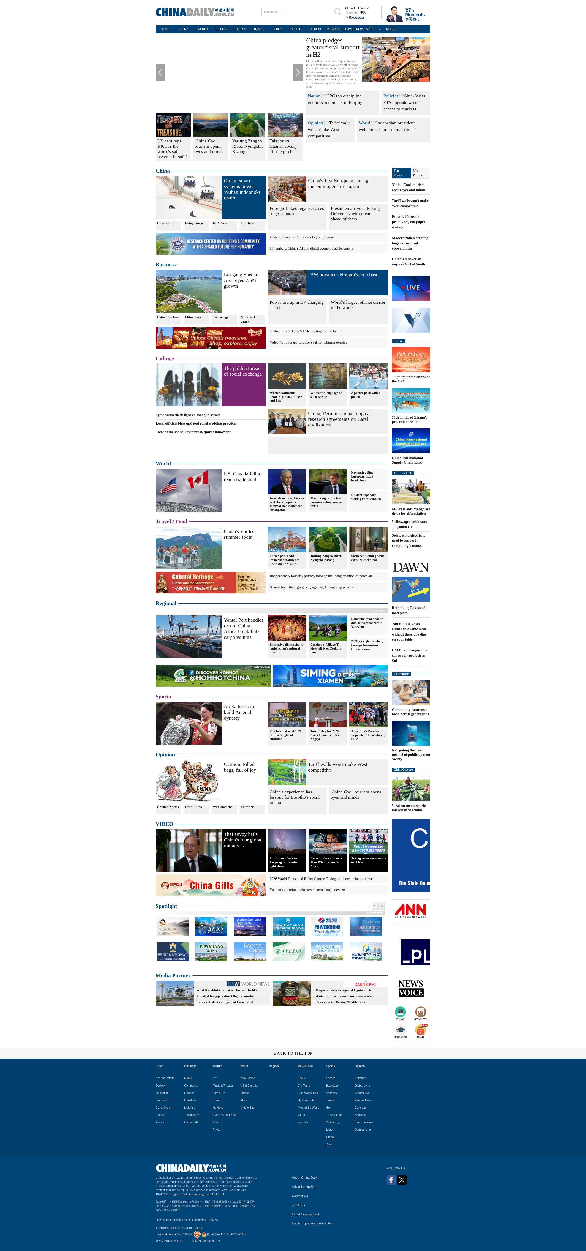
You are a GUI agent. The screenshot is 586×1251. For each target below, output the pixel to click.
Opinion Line (363, 1129)
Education (162, 1100)
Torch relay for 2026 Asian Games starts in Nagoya (325, 735)
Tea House (248, 223)
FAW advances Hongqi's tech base (343, 274)
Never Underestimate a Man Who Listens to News (326, 862)
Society (160, 1085)
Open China (193, 807)
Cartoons (360, 1107)
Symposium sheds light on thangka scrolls (188, 415)
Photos (160, 1122)
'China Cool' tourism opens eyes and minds (356, 794)
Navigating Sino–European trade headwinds (363, 476)
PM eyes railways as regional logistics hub (342, 990)
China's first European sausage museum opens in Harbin (339, 183)
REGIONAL (334, 29)
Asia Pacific (247, 1078)
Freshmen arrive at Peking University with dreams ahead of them (355, 213)
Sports (163, 696)
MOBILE (391, 29)
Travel (163, 521)
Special (399, 341)
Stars (329, 1144)
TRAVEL (259, 29)
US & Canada (249, 1085)
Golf (328, 1107)
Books (217, 1100)
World (364, 122)
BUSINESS (221, 29)
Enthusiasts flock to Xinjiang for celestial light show (284, 862)
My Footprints (306, 1100)
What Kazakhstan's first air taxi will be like (226, 990)
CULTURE (240, 29)
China (163, 171)
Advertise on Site (304, 1186)
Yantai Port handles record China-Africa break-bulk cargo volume (243, 628)
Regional (166, 603)
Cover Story (163, 1107)
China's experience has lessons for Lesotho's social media (295, 797)
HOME (165, 29)
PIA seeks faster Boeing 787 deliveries (339, 1002)
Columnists (401, 674)
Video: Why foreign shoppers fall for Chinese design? (308, 342)
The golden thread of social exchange (243, 371)
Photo (216, 1129)
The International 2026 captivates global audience (285, 735)
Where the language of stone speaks (326, 395)
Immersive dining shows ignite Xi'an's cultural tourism (286, 648)
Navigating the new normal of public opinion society (411, 754)
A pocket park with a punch (365, 395)
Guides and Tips (308, 1093)
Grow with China (248, 320)
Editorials (247, 807)
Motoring (189, 1107)
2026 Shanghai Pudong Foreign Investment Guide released (367, 645)
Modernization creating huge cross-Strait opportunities (410, 243)
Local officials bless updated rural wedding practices (196, 423)
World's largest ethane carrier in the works (358, 305)
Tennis (330, 1100)
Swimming (332, 1122)
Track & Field (334, 1115)
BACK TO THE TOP (293, 1053)
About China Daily (305, 1177)
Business (166, 265)
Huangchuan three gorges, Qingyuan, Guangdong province (312, 587)
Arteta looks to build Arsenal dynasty (239, 712)
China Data (193, 317)
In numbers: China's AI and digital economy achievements (312, 248)
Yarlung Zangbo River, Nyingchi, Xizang (326, 558)
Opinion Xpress (168, 807)
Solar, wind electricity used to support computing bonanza (408, 540)
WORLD (203, 29)
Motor (329, 1129)
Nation (314, 95)
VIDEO (278, 29)
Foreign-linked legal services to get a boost (297, 211)
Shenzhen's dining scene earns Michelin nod (367, 558)
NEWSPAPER (365, 29)
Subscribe (352, 12)
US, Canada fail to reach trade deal (243, 476)
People (160, 1115)
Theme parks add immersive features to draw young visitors (284, 559)
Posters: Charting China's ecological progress (302, 237)
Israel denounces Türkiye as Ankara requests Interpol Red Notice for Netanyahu (287, 504)
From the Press (364, 1122)
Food (181, 521)
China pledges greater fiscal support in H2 (333, 47)
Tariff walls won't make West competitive (329, 129)
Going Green (194, 223)
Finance (189, 1093)
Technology (220, 317)
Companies (191, 1085)
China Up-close (167, 317)
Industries (190, 1100)
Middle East (247, 1107)
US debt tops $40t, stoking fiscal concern (366, 497)
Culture (165, 358)
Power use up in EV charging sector (297, 305)
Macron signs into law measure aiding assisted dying (326, 502)
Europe (245, 1093)
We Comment (222, 807)
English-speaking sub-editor (312, 1223)
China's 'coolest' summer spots (240, 534)
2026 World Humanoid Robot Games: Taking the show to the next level (322, 879)
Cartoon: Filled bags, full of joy (240, 767)
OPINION (315, 29)
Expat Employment (305, 1214)
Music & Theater (223, 1085)
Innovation (162, 1093)
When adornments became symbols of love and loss (286, 396)
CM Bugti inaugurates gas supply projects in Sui (409, 655)
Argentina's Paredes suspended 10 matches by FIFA (368, 735)
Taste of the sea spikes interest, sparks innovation (193, 432)
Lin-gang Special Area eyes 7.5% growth (241, 280)
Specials (303, 1122)
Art (214, 1078)
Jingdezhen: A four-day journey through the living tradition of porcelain (321, 576)
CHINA (183, 29)
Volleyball (332, 1093)
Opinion (315, 122)
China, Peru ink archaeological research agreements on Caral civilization (339, 419)
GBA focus (220, 223)
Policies (390, 95)
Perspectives (363, 1100)
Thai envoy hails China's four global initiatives (243, 839)
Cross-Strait (165, 223)
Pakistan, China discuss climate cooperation (343, 996)
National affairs (165, 1078)
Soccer (330, 1078)
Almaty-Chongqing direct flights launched (225, 996)
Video (216, 1122)
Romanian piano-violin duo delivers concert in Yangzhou (367, 622)
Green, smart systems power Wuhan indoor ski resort (242, 189)
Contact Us (300, 1196)
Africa (243, 1100)
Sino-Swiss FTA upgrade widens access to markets (404, 102)
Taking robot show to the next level (368, 860)
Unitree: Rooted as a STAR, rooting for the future (305, 331)
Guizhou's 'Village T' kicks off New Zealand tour (325, 648)
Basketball (332, 1085)
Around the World (308, 1107)
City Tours (304, 1085)
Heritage (218, 1107)
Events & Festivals (224, 1115)
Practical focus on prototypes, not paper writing (408, 222)
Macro (188, 1078)
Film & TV (219, 1093)
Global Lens (362, 1085)
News (301, 1078)
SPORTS (296, 29)
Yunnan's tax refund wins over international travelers (307, 890)
